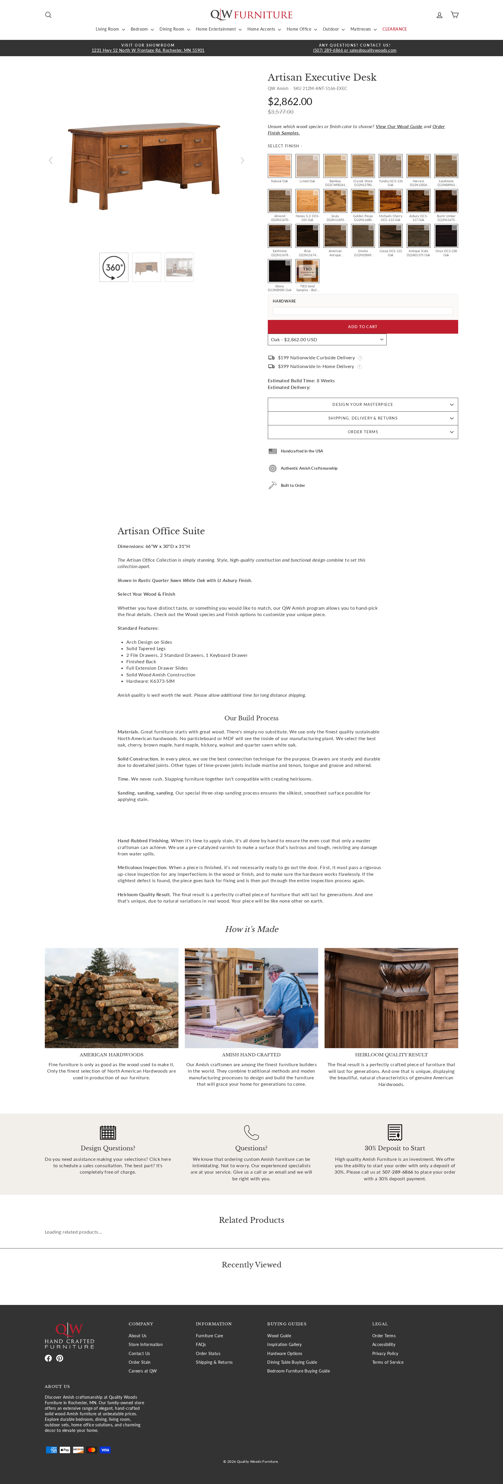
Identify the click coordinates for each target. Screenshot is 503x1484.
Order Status (208, 1353)
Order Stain (139, 1362)
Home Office (300, 28)
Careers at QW (143, 1371)
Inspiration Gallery (284, 1344)
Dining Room (173, 28)
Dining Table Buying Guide (292, 1362)
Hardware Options (284, 1353)
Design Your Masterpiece (362, 404)
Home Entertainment (216, 28)
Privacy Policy (385, 1353)
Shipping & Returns (214, 1362)
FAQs (201, 1344)
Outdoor (331, 28)
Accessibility (383, 1344)
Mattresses (361, 28)
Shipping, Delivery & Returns (363, 418)
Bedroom (140, 28)
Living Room (108, 28)
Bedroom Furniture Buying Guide (298, 1371)
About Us (137, 1335)
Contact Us (139, 1353)
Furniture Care (209, 1335)
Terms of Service (387, 1362)
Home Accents (262, 28)
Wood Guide (279, 1335)
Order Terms (363, 431)
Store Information (146, 1344)
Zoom (288, 157)
